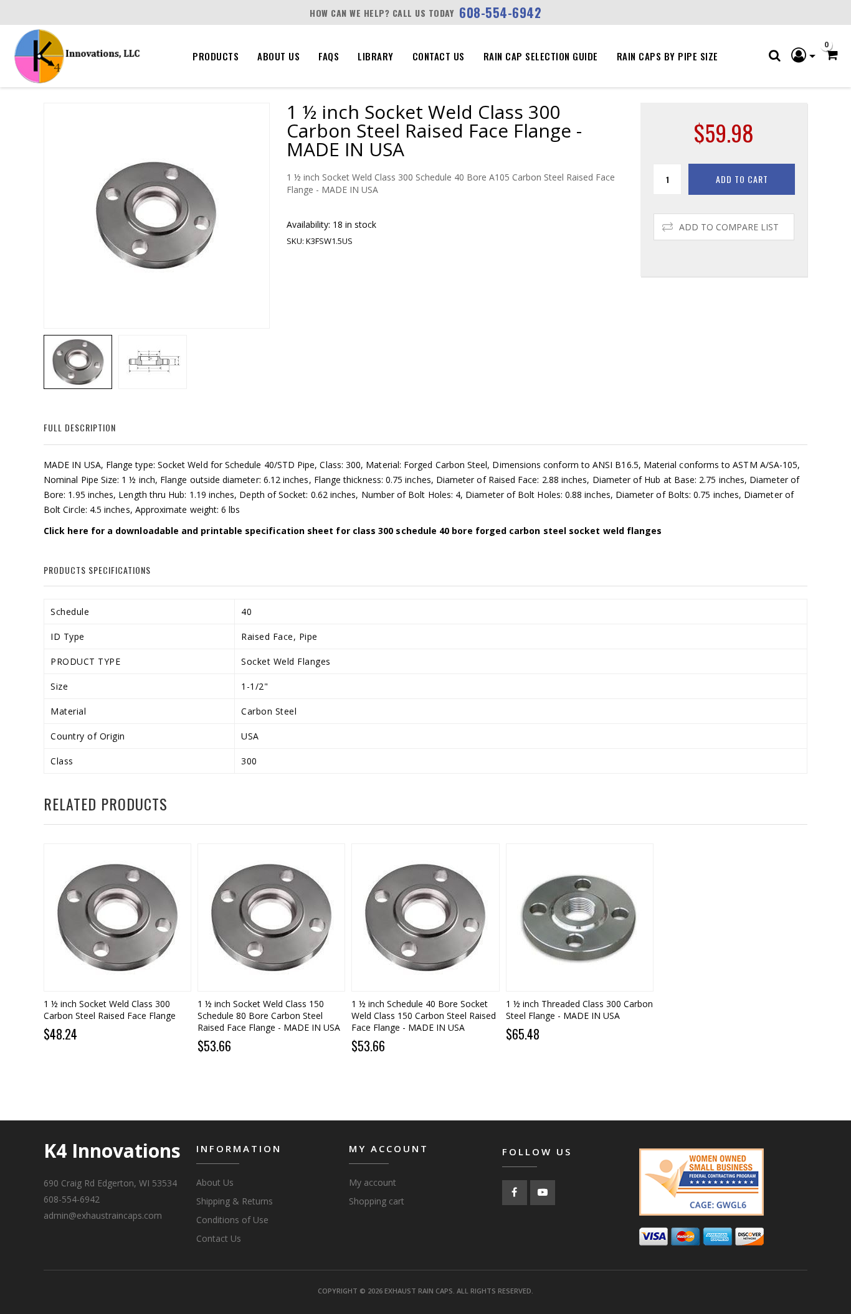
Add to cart (742, 178)
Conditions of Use (232, 1220)
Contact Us (438, 56)
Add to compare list (729, 227)
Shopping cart (376, 1201)
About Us (278, 56)
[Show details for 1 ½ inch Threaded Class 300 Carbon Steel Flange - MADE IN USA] (580, 917)
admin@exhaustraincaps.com (103, 1215)
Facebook (514, 1192)
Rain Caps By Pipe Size (667, 56)
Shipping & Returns (234, 1201)
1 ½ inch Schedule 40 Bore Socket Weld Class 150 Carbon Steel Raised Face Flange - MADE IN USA (423, 1015)
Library (376, 56)
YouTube (542, 1192)
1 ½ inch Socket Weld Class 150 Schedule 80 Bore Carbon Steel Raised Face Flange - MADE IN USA (268, 1015)
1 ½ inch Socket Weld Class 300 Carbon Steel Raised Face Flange (110, 1009)
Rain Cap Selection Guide (540, 56)
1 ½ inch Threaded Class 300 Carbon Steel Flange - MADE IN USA (579, 1009)
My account (372, 1182)
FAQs (328, 56)
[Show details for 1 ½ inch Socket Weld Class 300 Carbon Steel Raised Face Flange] (117, 917)
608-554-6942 (500, 12)
